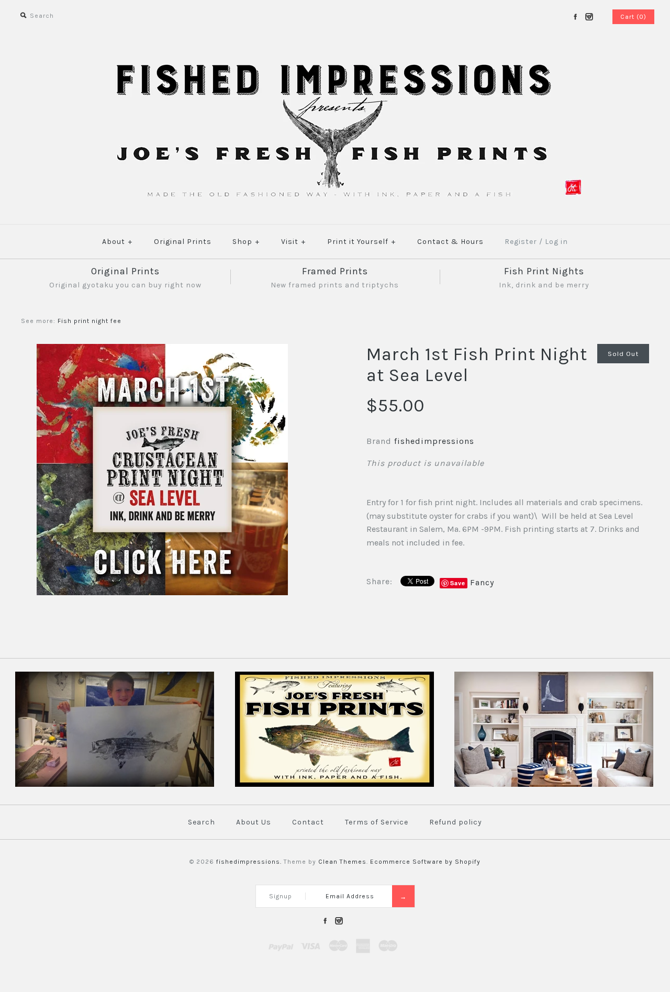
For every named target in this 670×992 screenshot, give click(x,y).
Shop (246, 241)
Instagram (589, 17)
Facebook (575, 17)
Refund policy (455, 822)
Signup (280, 896)
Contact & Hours (450, 241)
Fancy (482, 582)
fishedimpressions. (249, 861)
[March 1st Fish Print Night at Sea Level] (162, 350)
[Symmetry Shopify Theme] (334, 784)
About (117, 241)
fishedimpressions (434, 441)
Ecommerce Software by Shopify (425, 861)
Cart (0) (633, 16)
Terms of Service (376, 822)
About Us (253, 822)
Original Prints (182, 241)
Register (521, 241)
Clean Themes (342, 861)
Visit (293, 241)
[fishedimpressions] (335, 61)
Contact (308, 822)
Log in (556, 241)
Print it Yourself (361, 241)
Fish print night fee (89, 321)
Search (201, 822)
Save (457, 583)
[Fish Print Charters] (114, 784)
